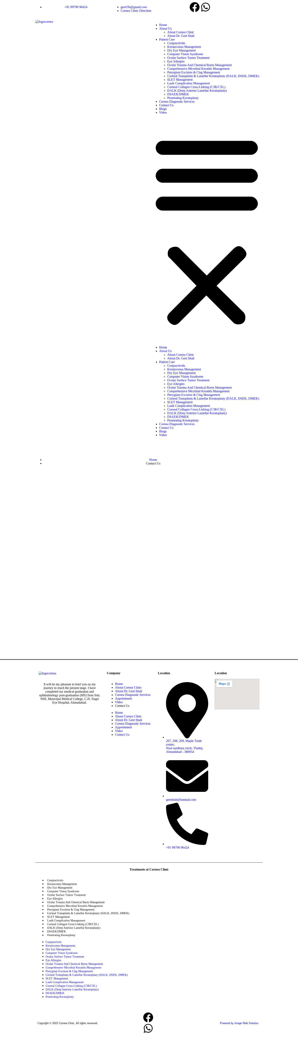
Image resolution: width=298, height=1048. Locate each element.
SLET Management (180, 79)
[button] (207, 230)
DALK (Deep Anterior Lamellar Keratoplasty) (197, 90)
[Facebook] (195, 7)
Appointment (123, 698)
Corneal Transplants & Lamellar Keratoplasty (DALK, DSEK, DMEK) (213, 76)
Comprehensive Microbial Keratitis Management (198, 68)
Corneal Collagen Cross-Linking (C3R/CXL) (196, 87)
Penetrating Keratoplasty (183, 98)
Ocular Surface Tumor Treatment (188, 57)
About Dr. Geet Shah (180, 36)
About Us (165, 28)
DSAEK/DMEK (178, 94)
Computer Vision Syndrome (185, 54)
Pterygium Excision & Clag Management (193, 72)
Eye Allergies (175, 61)
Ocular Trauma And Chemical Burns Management (199, 65)
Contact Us (166, 105)
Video (163, 112)
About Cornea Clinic (180, 32)
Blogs (163, 109)
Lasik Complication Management (188, 83)
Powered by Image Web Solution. (239, 1023)
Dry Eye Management (181, 50)
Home (163, 25)
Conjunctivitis (176, 43)
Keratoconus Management (184, 46)
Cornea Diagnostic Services (177, 101)
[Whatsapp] (205, 7)
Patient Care (167, 39)
